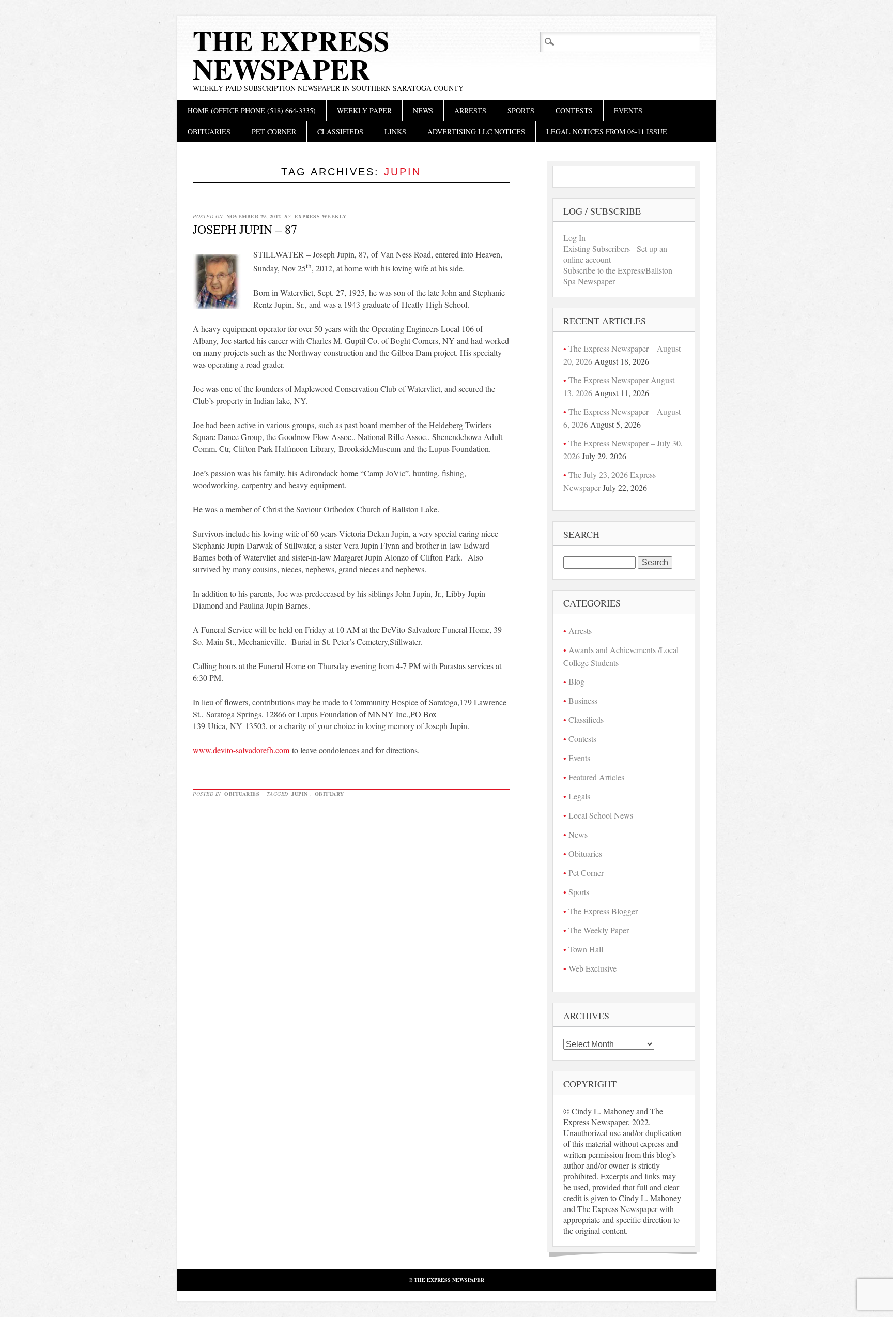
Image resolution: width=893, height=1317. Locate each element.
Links (395, 132)
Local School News (600, 815)
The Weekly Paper (598, 930)
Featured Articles (596, 776)
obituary (329, 793)
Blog (576, 681)
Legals (579, 796)
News (423, 110)
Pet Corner (274, 132)
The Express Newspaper (291, 54)
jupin (299, 793)
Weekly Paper (364, 110)
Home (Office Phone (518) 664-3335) (252, 110)
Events (628, 110)
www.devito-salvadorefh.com (241, 750)
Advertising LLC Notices (476, 132)
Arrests (470, 110)
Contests (574, 110)
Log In (574, 237)
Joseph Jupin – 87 (245, 229)
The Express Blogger (603, 910)
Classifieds (340, 132)
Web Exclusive (592, 968)
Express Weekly (321, 216)
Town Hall (585, 949)
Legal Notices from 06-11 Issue (606, 132)
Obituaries (209, 132)
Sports (520, 110)
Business (582, 700)
